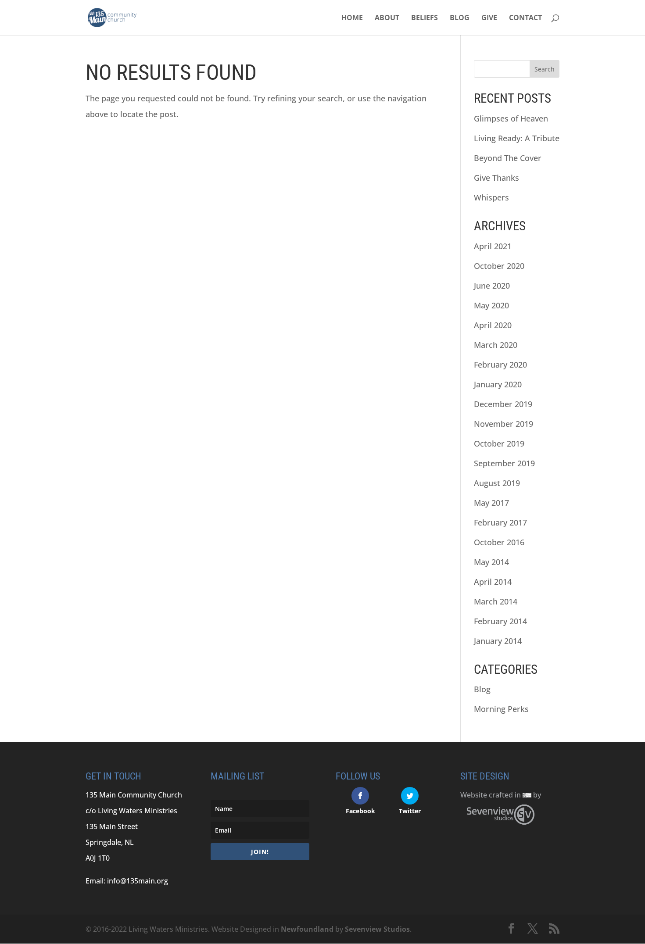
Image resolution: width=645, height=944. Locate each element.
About (387, 18)
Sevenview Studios (377, 929)
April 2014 (493, 581)
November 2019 (503, 423)
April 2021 (493, 246)
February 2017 (500, 522)
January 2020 (498, 384)
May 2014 (491, 562)
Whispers (491, 197)
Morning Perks (501, 709)
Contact (525, 18)
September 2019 (504, 463)
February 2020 (500, 364)
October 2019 (499, 443)
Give (489, 18)
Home (352, 18)
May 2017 (491, 502)
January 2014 (498, 641)
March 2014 (495, 601)
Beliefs (424, 18)
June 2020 (492, 285)
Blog (459, 18)
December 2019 (503, 404)
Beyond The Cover (507, 158)
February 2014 (500, 621)
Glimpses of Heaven (511, 118)
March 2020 (495, 345)
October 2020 (499, 266)
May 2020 (491, 305)
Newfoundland (307, 929)
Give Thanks (496, 177)
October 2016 (499, 542)
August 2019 (497, 483)
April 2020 (493, 325)
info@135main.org (137, 881)
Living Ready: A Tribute (516, 138)
